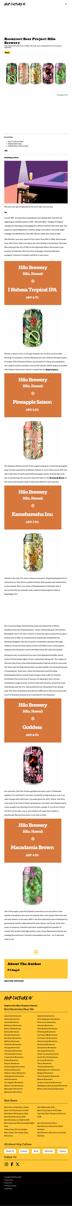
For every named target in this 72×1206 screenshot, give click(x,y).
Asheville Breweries (12, 1016)
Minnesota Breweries (13, 1092)
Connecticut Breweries (13, 1057)
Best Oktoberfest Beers (47, 1123)
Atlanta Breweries (12, 1019)
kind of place (52, 370)
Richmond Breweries (46, 1044)
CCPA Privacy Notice (10, 1186)
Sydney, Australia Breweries (49, 1082)
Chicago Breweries (12, 1048)
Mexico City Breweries (13, 1086)
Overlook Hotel (57, 478)
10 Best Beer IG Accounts (18, 146)
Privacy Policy (8, 1180)
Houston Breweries (12, 1070)
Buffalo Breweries (12, 1041)
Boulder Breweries (12, 1035)
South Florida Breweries (47, 1057)
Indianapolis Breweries (14, 1076)
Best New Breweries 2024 (14, 1117)
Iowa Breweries (10, 1079)
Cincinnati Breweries (13, 1051)
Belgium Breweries (45, 1073)
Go (5, 212)
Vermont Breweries (45, 1067)
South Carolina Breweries (48, 1054)
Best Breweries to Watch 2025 (16, 1120)
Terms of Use (8, 1183)
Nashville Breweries (45, 1016)
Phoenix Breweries (45, 1025)
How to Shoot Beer (16, 142)
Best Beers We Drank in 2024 (16, 1114)
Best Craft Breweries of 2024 (16, 1110)
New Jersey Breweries (46, 1022)
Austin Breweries (11, 1022)
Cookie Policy (8, 1189)
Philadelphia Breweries (47, 1029)
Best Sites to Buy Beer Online (16, 1107)
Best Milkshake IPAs (46, 1107)
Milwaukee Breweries (13, 1089)
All (5, 151)
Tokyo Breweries (44, 1063)
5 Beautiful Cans (15, 144)
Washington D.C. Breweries (48, 1070)
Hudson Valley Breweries (15, 1073)
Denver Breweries (11, 1063)
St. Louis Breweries (45, 1060)
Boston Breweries (11, 1032)
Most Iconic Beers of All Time (49, 1110)
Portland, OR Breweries (47, 1038)
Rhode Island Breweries (47, 1041)
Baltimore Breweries (13, 1025)
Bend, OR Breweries (12, 1029)
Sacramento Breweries (46, 1048)
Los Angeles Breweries (13, 1082)
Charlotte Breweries (12, 1044)
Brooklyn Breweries (12, 1038)
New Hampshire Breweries (48, 1019)
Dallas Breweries (11, 1060)
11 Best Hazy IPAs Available (15, 1129)
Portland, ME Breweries (47, 1035)
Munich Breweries (45, 1079)
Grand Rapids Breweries (14, 1067)
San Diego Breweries (46, 1051)
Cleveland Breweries (13, 1054)
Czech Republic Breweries (48, 1076)
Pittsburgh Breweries (46, 1032)
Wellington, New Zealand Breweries (52, 1086)
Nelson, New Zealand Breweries (50, 1089)
